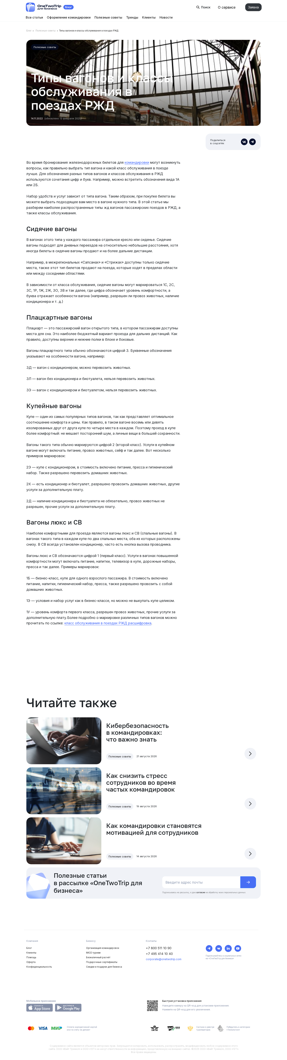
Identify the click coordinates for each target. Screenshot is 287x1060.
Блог (28, 30)
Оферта (31, 962)
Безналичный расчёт (98, 957)
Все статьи (34, 17)
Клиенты (149, 17)
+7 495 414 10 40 (159, 954)
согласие (200, 892)
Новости (166, 17)
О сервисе (226, 7)
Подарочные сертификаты (101, 962)
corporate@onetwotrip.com (163, 959)
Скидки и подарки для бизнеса (104, 966)
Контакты (151, 940)
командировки (137, 162)
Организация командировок (102, 947)
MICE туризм (93, 952)
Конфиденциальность (39, 966)
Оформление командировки (69, 17)
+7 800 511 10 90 (158, 948)
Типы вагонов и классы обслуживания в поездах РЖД (88, 30)
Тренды (132, 17)
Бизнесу (91, 940)
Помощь (31, 957)
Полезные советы (108, 17)
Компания (32, 940)
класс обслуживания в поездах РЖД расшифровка (107, 623)
